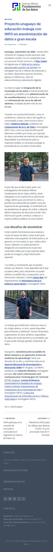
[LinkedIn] (14, 499)
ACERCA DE (9, 452)
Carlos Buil (29, 392)
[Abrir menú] (50, 5)
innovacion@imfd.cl (33, 519)
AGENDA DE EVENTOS (14, 482)
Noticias (8, 19)
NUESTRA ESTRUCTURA (15, 470)
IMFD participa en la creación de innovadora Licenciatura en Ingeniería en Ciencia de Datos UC (12, 428)
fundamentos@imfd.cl (23, 516)
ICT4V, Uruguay (12, 380)
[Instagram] (5, 499)
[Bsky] (24, 499)
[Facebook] (10, 499)
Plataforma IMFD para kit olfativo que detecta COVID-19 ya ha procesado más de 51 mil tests (39, 426)
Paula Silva (12, 44)
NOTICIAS (8, 489)
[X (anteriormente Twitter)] (19, 499)
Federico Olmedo (12, 386)
